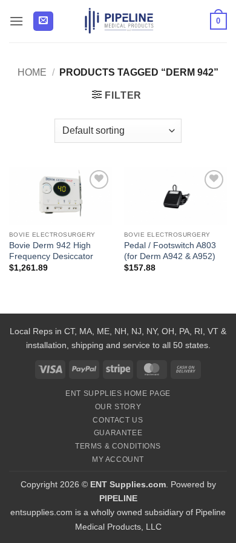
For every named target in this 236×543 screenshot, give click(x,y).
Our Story (118, 407)
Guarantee (118, 433)
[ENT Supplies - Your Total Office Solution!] (119, 21)
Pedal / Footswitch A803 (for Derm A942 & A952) (170, 251)
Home (32, 72)
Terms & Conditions (118, 446)
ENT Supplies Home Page (117, 393)
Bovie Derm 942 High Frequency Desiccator (51, 251)
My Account (118, 459)
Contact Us (118, 420)
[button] (16, 21)
